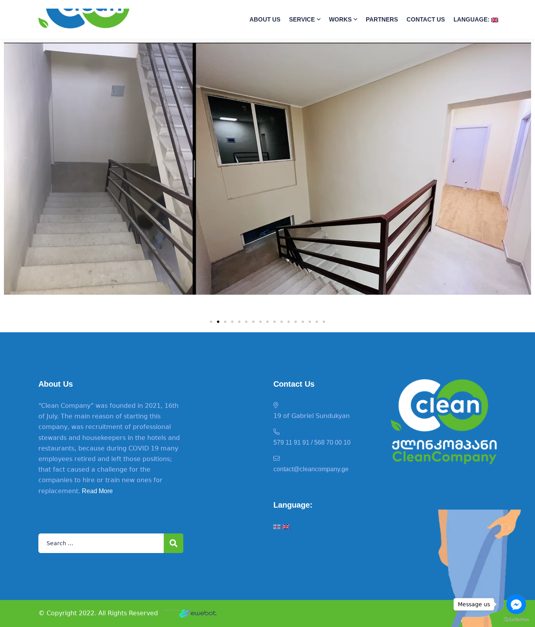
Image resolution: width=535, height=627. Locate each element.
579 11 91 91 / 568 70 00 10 (312, 442)
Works (340, 19)
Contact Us (426, 19)
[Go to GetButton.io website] (516, 619)
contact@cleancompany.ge (311, 469)
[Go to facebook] (516, 604)
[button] (211, 322)
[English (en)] (285, 526)
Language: (472, 19)
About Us (264, 19)
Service (302, 19)
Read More (96, 491)
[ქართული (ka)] (276, 526)
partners (382, 19)
